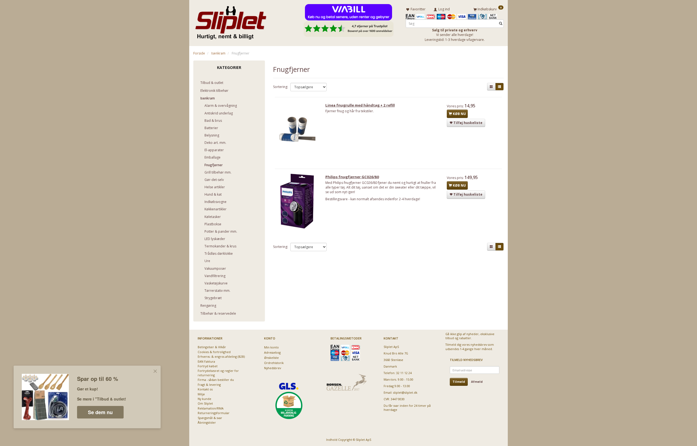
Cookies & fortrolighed (214, 352)
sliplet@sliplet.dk (405, 392)
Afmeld (477, 382)
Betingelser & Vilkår (212, 347)
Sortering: (280, 86)
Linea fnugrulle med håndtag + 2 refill (360, 105)
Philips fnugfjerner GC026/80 (352, 176)
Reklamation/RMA (211, 408)
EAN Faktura (206, 361)
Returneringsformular (214, 413)
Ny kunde (204, 399)
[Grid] (491, 87)
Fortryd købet (208, 366)
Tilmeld (459, 382)
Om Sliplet (205, 403)
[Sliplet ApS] (230, 21)
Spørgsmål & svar (210, 418)
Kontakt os (205, 389)
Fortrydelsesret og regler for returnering (218, 373)
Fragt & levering (209, 385)
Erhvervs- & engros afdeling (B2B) (221, 356)
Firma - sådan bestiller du (216, 380)
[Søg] (500, 23)
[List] (499, 87)
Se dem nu (100, 412)
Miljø (201, 394)
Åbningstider (207, 422)
